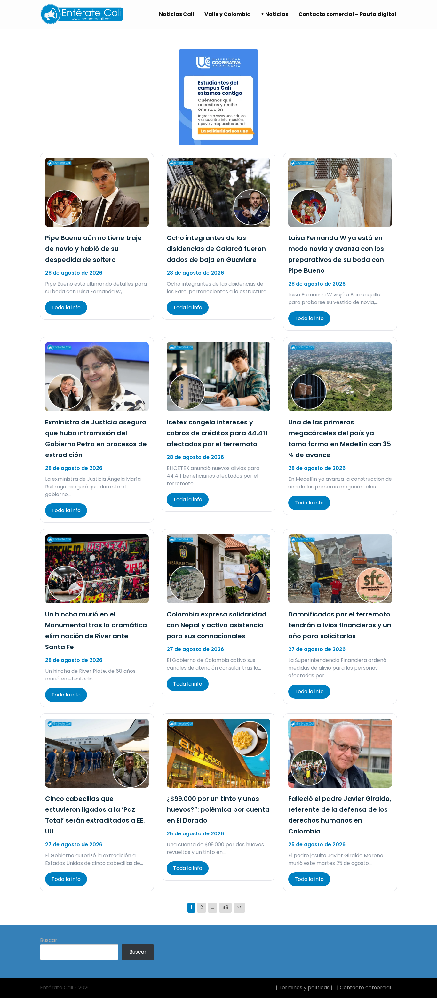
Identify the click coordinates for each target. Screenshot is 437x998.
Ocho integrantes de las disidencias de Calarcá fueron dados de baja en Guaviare (216, 248)
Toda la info (66, 307)
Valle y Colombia (227, 14)
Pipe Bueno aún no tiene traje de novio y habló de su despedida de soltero (93, 248)
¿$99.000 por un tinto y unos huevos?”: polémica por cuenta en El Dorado (218, 809)
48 (225, 907)
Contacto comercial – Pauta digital (347, 14)
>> (239, 907)
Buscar (48, 940)
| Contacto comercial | (365, 987)
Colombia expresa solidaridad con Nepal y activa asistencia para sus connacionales (216, 625)
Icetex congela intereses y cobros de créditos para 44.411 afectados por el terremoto (217, 433)
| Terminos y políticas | (304, 987)
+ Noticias (274, 14)
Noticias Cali (176, 14)
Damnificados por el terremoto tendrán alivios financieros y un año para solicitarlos (339, 625)
